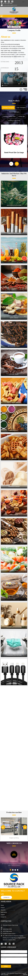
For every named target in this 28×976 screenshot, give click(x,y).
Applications (4, 912)
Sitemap (25, 974)
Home (2, 905)
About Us (3, 910)
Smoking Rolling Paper (9, 116)
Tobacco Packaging (14, 112)
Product (3, 907)
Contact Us (3, 917)
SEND (6, 966)
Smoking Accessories (14, 120)
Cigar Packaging (21, 107)
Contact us (6, 897)
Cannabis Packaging (8, 107)
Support (3, 914)
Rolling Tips (21, 116)
